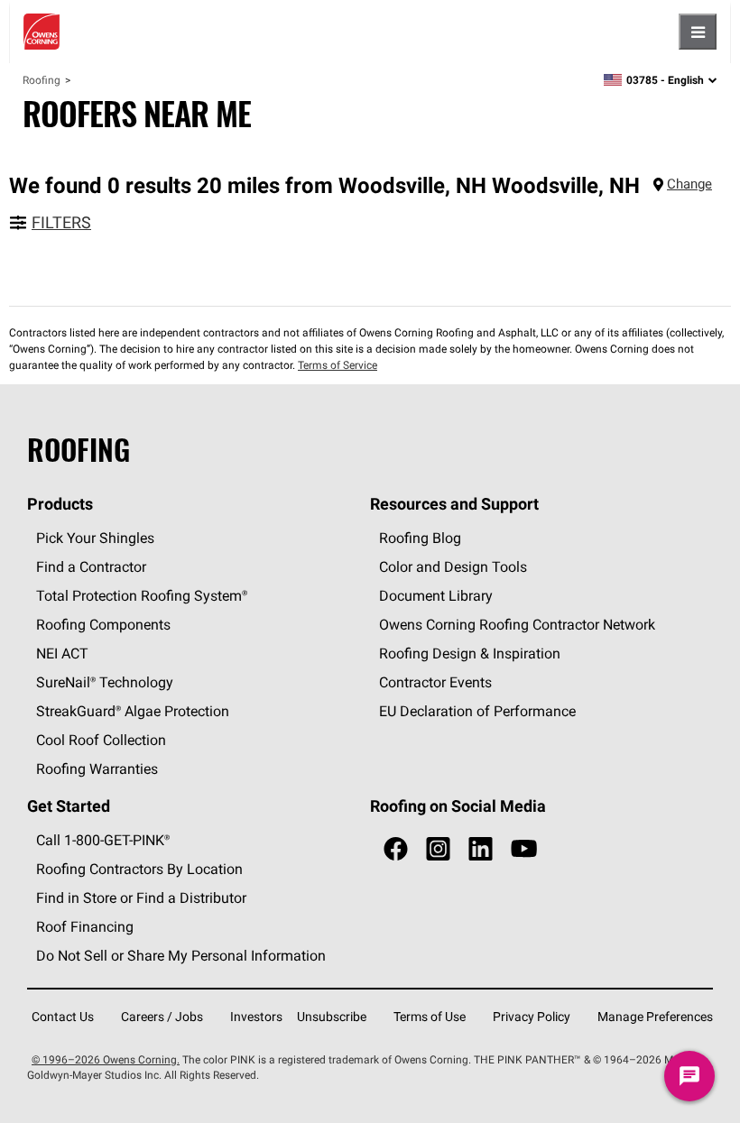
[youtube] (524, 849)
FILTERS (61, 222)
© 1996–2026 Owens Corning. (106, 1059)
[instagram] (438, 849)
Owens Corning (41, 32)
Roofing (41, 80)
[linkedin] (480, 849)
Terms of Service (337, 365)
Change (689, 183)
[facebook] (396, 849)
